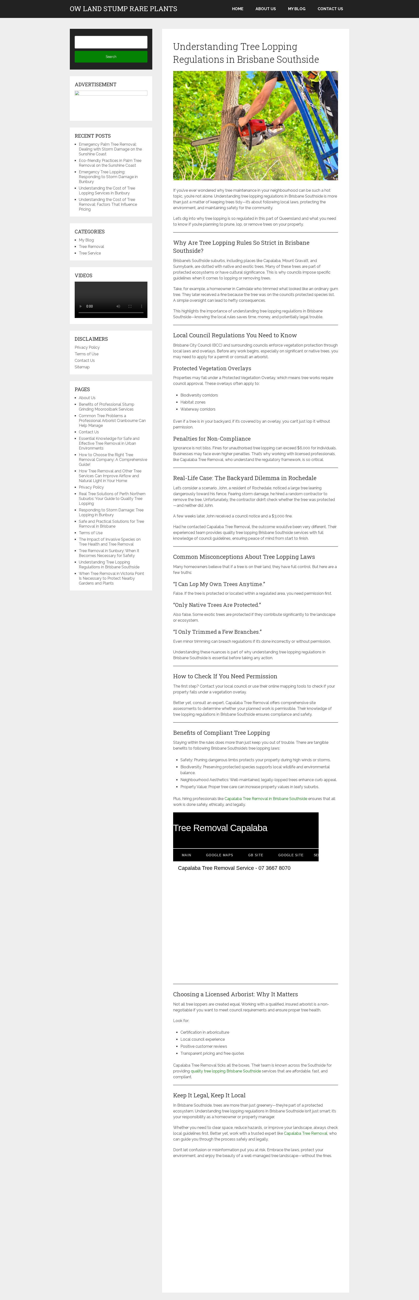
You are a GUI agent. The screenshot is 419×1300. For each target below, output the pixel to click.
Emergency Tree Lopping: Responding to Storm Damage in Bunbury (108, 177)
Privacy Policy (87, 347)
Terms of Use (86, 354)
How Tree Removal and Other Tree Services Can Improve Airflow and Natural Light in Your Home (110, 476)
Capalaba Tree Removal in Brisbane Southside (266, 798)
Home (237, 9)
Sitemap (82, 367)
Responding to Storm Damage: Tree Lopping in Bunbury (111, 512)
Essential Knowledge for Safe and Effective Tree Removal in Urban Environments (109, 443)
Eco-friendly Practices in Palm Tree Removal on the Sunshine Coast (110, 163)
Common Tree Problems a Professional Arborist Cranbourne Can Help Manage (112, 420)
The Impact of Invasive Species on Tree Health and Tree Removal (110, 542)
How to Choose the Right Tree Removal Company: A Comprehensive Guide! (113, 459)
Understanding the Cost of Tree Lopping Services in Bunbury (107, 190)
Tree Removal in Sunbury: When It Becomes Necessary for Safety (109, 553)
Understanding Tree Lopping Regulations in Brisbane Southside (109, 564)
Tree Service (90, 253)
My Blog (297, 9)
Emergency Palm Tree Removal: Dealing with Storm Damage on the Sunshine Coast (110, 149)
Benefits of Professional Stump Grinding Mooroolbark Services (106, 407)
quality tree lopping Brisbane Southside (226, 1071)
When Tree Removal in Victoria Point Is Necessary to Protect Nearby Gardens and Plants (111, 578)
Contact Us (330, 9)
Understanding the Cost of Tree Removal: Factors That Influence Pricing (108, 204)
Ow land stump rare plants (123, 8)
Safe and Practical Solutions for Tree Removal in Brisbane (111, 524)
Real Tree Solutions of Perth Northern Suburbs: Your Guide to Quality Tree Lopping (112, 498)
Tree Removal (91, 246)
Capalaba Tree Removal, (306, 1133)
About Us (266, 9)
